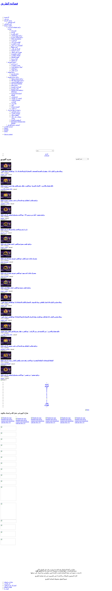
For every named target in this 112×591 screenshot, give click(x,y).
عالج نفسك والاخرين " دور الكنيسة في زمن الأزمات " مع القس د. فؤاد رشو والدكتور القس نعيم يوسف (30, 331)
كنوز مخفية (4, 174)
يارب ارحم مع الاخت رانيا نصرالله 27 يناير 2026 (14, 229)
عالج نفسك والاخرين (6, 189)
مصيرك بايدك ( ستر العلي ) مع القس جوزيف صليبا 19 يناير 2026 (19, 258)
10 (46, 387)
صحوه (2, 218)
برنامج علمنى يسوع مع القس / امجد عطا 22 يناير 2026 (16, 244)
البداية (46, 384)
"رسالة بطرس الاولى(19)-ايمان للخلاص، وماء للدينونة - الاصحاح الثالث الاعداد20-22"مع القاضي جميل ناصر (31, 302)
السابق (47, 386)
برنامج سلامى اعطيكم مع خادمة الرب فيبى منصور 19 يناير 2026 (19, 346)
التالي (46, 403)
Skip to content (8, 134)
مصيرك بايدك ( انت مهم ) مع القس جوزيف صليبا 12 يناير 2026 (18, 273)
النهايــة (47, 405)
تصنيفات (46, 155)
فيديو (46, 154)
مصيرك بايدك (4, 262)
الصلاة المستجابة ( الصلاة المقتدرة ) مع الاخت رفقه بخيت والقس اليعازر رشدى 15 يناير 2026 (27, 360)
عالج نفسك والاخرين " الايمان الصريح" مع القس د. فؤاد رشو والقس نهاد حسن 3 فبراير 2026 (27, 186)
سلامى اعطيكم (5, 203)
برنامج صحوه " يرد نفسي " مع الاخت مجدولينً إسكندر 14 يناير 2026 (20, 375)
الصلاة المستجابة (5, 363)
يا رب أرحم (4, 232)
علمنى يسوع (4, 247)
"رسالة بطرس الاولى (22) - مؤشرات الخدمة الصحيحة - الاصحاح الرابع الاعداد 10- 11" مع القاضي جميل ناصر (32, 171)
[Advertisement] (32, 11)
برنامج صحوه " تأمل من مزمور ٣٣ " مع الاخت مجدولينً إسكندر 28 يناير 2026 (23, 215)
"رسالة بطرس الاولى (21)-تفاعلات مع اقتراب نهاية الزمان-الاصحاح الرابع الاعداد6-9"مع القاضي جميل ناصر (31, 317)
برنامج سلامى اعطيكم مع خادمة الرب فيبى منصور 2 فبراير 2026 (19, 200)
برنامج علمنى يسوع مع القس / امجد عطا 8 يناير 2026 (16, 287)
